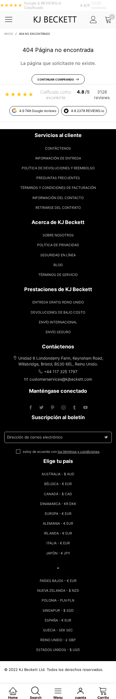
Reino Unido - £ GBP (58, 640)
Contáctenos (58, 148)
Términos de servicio (58, 275)
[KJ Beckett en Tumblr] (74, 407)
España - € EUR (58, 620)
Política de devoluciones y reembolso (58, 168)
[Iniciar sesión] (93, 19)
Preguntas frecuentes (58, 178)
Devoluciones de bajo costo (58, 312)
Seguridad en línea (58, 255)
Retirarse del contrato (58, 207)
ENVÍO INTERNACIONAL (58, 322)
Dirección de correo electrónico (35, 437)
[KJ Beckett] (55, 19)
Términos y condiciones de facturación (58, 188)
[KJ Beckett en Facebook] (30, 407)
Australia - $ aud (58, 474)
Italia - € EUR (58, 543)
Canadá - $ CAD (58, 494)
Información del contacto (58, 198)
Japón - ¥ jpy (58, 553)
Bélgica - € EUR (58, 484)
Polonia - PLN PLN (58, 600)
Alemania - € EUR (58, 523)
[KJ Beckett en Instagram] (63, 407)
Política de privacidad (58, 245)
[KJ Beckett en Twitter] (41, 407)
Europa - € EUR (58, 513)
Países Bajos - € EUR (58, 581)
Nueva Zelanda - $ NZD (58, 590)
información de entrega (58, 158)
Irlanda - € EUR (58, 533)
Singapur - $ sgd (58, 610)
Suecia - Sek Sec (58, 630)
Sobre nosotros (58, 235)
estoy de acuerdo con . (61, 451)
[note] (58, 5)
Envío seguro (58, 332)
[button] (106, 437)
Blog (58, 265)
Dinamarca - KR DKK (58, 504)
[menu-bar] (12, 19)
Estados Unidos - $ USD (58, 650)
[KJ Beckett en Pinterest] (52, 407)
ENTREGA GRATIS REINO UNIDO (58, 302)
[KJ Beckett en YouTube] (85, 407)
